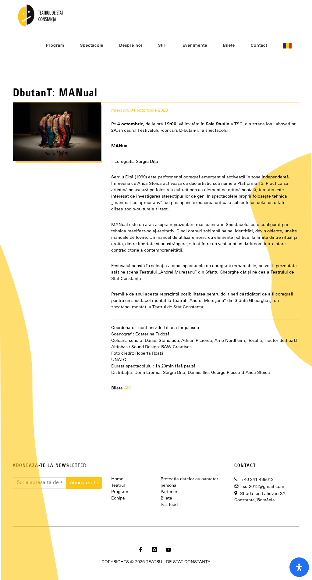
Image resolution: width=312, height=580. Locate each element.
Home (117, 479)
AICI (128, 388)
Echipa (118, 498)
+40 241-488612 (257, 480)
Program (119, 492)
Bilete (166, 498)
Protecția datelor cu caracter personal (189, 482)
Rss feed (169, 505)
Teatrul (118, 485)
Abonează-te (84, 483)
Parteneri (170, 492)
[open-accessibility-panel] (299, 567)
